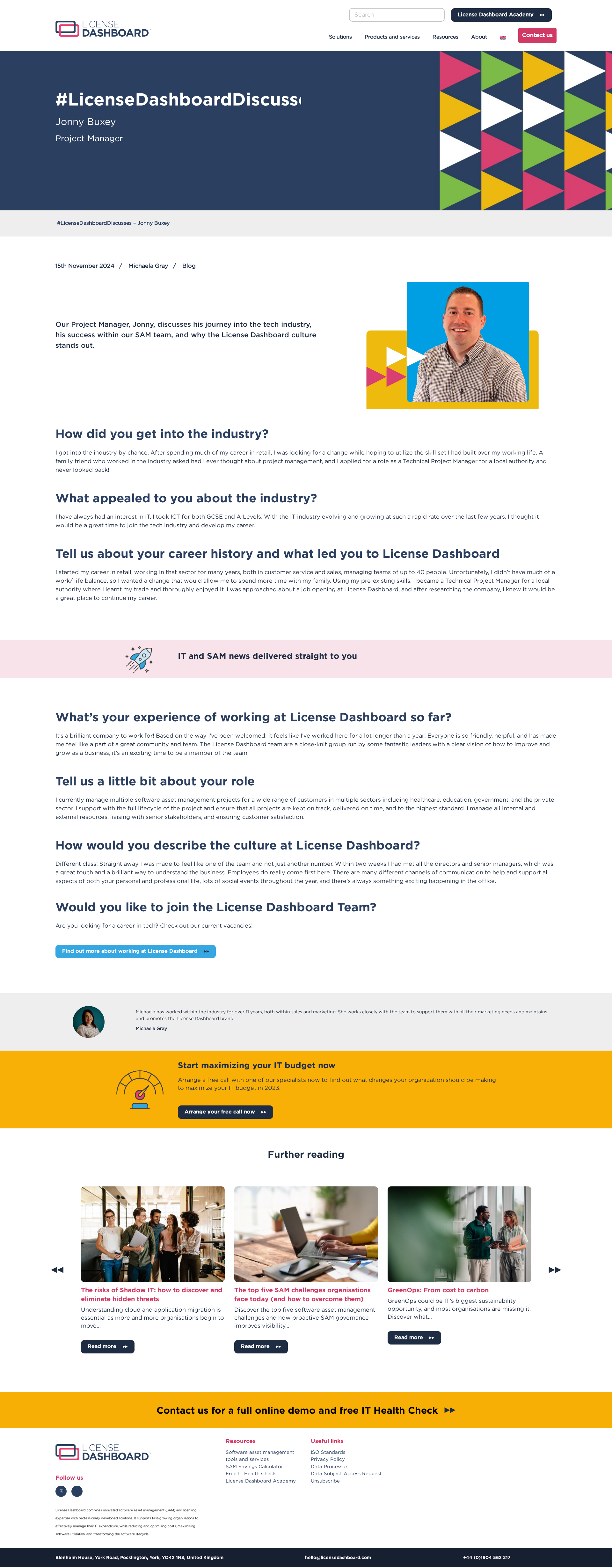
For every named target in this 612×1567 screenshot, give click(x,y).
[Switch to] (503, 37)
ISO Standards (328, 1452)
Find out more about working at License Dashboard (130, 951)
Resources (445, 37)
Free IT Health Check (251, 1474)
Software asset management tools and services (260, 1455)
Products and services (392, 37)
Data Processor (329, 1466)
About (479, 37)
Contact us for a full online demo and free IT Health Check (297, 1409)
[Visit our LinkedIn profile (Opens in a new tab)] (77, 1491)
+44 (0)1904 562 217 (487, 1557)
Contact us (537, 35)
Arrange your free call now (220, 1112)
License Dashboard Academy (496, 14)
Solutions (340, 37)
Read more (102, 1346)
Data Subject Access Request (346, 1474)
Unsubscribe (325, 1481)
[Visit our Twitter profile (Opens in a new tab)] (61, 1491)
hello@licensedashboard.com (338, 1557)
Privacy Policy (328, 1459)
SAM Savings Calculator (254, 1466)
